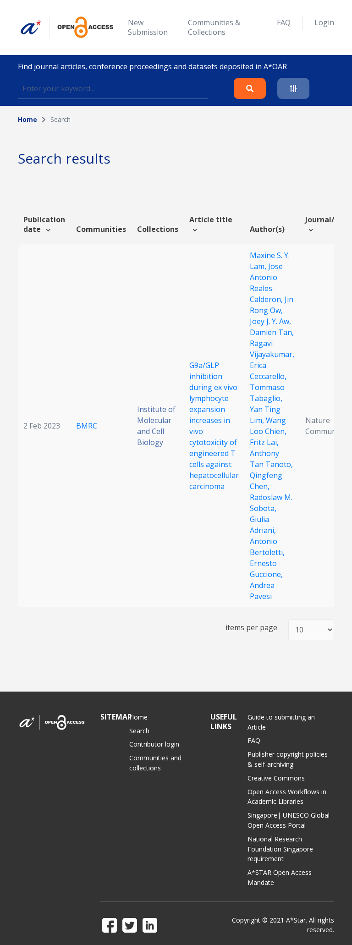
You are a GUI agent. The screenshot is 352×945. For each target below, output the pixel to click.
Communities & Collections (214, 27)
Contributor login (154, 744)
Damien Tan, (272, 332)
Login (324, 22)
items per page (251, 627)
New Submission (148, 27)
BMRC (86, 426)
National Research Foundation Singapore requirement (280, 849)
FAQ (284, 22)
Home (27, 119)
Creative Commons (276, 778)
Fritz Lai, (264, 442)
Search (139, 730)
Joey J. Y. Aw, (270, 321)
